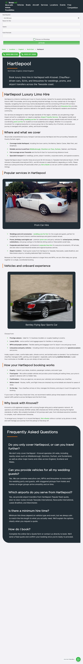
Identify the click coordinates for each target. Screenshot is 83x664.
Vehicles (20, 5)
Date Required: (7, 14)
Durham (58, 149)
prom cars (43, 239)
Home (4, 49)
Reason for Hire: (7, 20)
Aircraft (36, 5)
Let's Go (41, 43)
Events (62, 5)
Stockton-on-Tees (47, 149)
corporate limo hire (45, 245)
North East (30, 49)
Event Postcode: (7, 32)
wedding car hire (30, 119)
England (21, 49)
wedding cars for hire (40, 234)
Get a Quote (45, 164)
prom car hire (18, 122)
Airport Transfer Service (49, 117)
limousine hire (66, 106)
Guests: (5, 26)
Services (44, 5)
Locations (54, 5)
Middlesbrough (35, 149)
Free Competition (72, 6)
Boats (28, 5)
